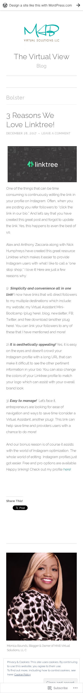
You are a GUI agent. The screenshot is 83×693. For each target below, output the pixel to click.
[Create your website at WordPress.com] (41, 5)
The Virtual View (41, 56)
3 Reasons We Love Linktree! (30, 120)
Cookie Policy (22, 674)
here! (67, 469)
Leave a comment (56, 133)
